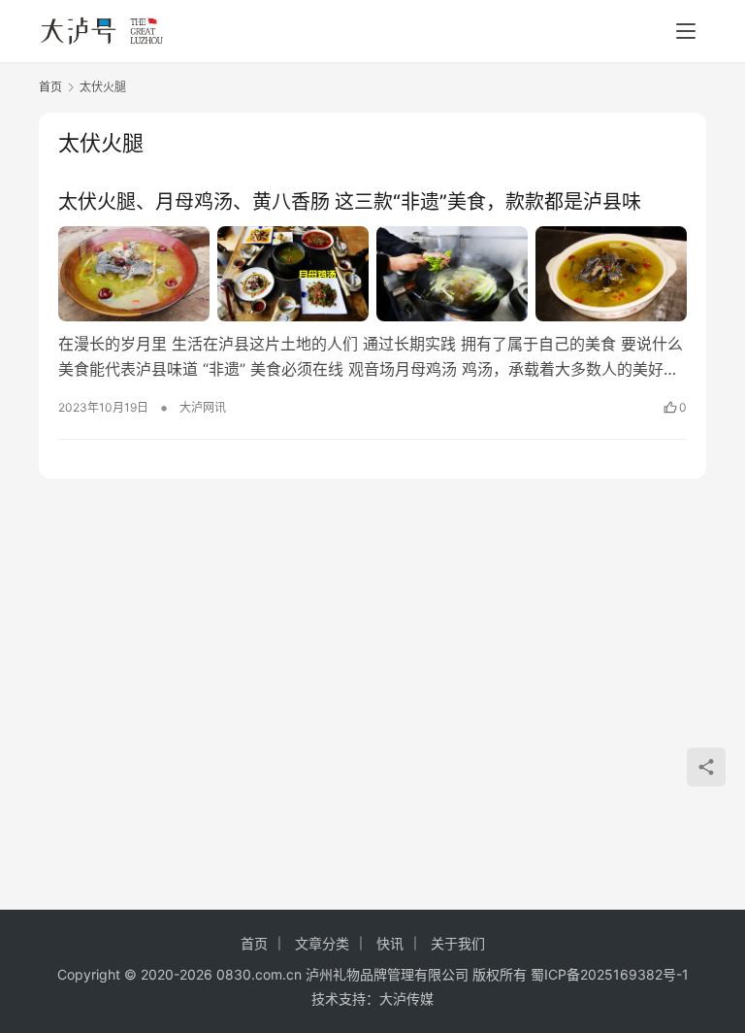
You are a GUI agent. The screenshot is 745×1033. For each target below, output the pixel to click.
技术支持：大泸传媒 (372, 998)
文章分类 (322, 943)
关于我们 (458, 943)
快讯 (390, 943)
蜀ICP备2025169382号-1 (610, 974)
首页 (50, 87)
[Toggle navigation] (685, 31)
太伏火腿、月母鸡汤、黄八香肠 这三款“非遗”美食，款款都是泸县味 (349, 202)
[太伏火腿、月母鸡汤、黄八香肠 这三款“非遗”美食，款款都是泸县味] (372, 273)
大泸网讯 (202, 407)
